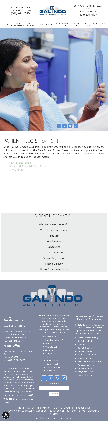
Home (5, 25)
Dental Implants (85, 341)
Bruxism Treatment (86, 358)
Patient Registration (54, 258)
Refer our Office (59, 411)
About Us (41, 411)
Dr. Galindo (79, 325)
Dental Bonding (84, 368)
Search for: (54, 383)
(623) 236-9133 (88, 14)
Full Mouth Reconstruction (90, 361)
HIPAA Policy (16, 169)
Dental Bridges (84, 348)
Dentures (81, 344)
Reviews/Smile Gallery (21, 411)
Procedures (46, 25)
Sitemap (54, 414)
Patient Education (54, 252)
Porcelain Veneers (85, 365)
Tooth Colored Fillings (88, 338)
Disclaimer (94, 411)
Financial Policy (54, 263)
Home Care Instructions (54, 269)
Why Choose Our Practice (54, 230)
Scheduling (54, 247)
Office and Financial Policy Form (27, 166)
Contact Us (78, 411)
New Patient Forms (20, 162)
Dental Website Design (45, 418)
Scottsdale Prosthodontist (16, 368)
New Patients (54, 241)
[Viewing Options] (6, 415)
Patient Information (54, 216)
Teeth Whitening (85, 375)
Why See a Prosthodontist (54, 224)
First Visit (54, 235)
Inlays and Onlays (85, 372)
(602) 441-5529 (20, 13)
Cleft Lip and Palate (87, 355)
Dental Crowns (84, 351)
